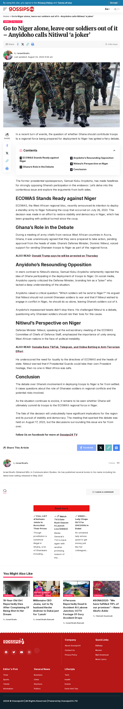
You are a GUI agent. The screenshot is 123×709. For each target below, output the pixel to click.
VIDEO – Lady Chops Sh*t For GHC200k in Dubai (82, 522)
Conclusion (79, 169)
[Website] (118, 463)
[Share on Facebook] (17, 44)
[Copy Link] (27, 44)
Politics (16, 22)
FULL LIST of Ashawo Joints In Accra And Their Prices (40, 522)
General (8, 596)
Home (6, 16)
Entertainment (42, 592)
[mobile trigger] (6, 9)
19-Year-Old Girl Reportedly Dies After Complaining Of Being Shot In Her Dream (16, 607)
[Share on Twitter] (22, 44)
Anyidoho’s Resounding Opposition (93, 157)
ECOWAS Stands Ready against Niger (39, 159)
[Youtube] (21, 652)
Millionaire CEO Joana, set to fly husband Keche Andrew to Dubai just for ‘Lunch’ (46, 607)
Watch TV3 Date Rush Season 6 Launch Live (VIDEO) (61, 522)
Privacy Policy (45, 3)
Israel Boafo (23, 53)
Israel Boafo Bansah (45, 619)
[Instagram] (29, 652)
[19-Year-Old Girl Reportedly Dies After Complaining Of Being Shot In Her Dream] (16, 589)
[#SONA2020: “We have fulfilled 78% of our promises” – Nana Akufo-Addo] (106, 589)
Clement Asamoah (104, 616)
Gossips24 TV (69, 434)
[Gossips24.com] (21, 9)
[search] (100, 9)
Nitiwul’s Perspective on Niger (91, 163)
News (7, 22)
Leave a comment (104, 492)
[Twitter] (14, 652)
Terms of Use (65, 3)
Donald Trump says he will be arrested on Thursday (65, 255)
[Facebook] (6, 652)
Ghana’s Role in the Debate (38, 166)
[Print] (32, 44)
